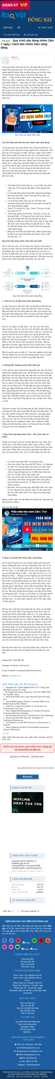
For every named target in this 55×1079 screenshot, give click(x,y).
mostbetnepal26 (18, 868)
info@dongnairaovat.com (29, 1048)
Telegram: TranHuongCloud (28, 1065)
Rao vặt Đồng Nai (29, 1058)
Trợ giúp (44, 1076)
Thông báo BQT (27, 959)
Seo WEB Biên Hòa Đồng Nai (28, 1022)
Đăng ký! (27, 777)
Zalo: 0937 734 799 (29, 1061)
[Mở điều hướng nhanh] (50, 911)
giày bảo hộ (24, 863)
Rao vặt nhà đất (27, 1005)
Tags (4, 737)
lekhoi (14, 57)
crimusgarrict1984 (33, 866)
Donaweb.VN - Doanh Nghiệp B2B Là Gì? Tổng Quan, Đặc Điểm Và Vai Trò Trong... (26, 688)
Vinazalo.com (15, 676)
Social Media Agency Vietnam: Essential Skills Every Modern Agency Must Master (26, 702)
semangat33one (18, 866)
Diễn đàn (8, 27)
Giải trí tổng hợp (27, 1013)
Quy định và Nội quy (24, 1076)
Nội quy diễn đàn (27, 962)
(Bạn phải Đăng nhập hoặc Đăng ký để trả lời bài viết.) (35, 768)
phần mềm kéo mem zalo (17, 737)
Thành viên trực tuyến (24, 855)
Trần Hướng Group (27, 1029)
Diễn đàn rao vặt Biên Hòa (24, 1072)
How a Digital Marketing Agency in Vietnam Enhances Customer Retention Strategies (26, 712)
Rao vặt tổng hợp (27, 1003)
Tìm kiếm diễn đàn (11, 35)
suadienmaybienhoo (34, 868)
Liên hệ (36, 1076)
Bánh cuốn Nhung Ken (27, 1024)
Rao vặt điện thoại (27, 1011)
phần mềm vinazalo (37, 737)
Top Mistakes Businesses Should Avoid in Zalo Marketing (29, 715)
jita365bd (15, 863)
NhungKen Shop (27, 1027)
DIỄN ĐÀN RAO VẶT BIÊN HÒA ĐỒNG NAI (27, 921)
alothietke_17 (31, 861)
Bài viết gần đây (31, 35)
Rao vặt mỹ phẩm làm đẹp (27, 1008)
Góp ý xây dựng (27, 964)
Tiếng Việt (11, 1076)
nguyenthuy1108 (18, 861)
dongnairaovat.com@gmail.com (29, 1051)
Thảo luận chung (27, 967)
